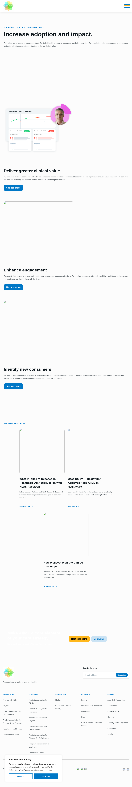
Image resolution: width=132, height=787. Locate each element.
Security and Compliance (118, 723)
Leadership (112, 706)
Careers (111, 717)
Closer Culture (113, 711)
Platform (58, 700)
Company (111, 694)
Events (84, 700)
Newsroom (85, 711)
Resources (86, 694)
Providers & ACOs (10, 700)
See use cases (13, 188)
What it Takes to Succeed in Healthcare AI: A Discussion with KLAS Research (40, 482)
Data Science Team (11, 734)
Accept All (46, 776)
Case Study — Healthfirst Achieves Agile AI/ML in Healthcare (84, 482)
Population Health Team (12, 729)
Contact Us (112, 728)
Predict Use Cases (36, 753)
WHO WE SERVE (9, 694)
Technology (60, 694)
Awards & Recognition (116, 700)
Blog (83, 717)
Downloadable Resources (91, 706)
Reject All (20, 776)
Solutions (33, 694)
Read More (25, 506)
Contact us (99, 639)
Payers (6, 706)
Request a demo (79, 639)
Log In (110, 734)
